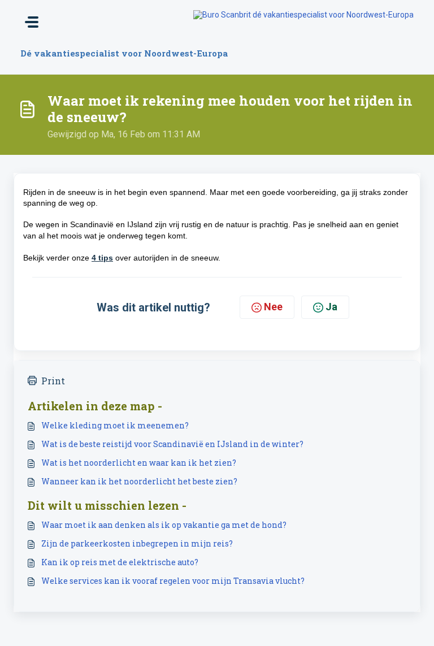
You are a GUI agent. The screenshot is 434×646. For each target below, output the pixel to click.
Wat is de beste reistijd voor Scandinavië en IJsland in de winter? (172, 444)
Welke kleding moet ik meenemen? (115, 425)
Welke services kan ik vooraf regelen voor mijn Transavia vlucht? (173, 580)
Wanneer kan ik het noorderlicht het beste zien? (139, 481)
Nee (273, 307)
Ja (331, 307)
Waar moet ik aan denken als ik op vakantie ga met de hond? (164, 524)
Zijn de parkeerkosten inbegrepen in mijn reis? (137, 543)
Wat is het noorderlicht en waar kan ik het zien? (138, 462)
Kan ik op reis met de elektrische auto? (119, 562)
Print (53, 381)
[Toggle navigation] (31, 22)
